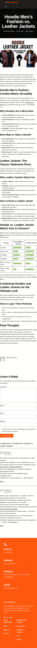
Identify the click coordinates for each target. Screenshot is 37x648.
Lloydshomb (8, 490)
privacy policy (21, 626)
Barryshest (7, 452)
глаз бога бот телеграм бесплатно (11, 467)
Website (2, 421)
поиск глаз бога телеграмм (8, 509)
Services (6, 633)
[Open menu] (6, 6)
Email (2, 413)
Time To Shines (11, 2)
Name (2, 405)
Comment (3, 387)
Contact (19, 639)
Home (5, 626)
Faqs (18, 635)
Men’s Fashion (30, 31)
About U (6, 629)
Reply (2, 481)
